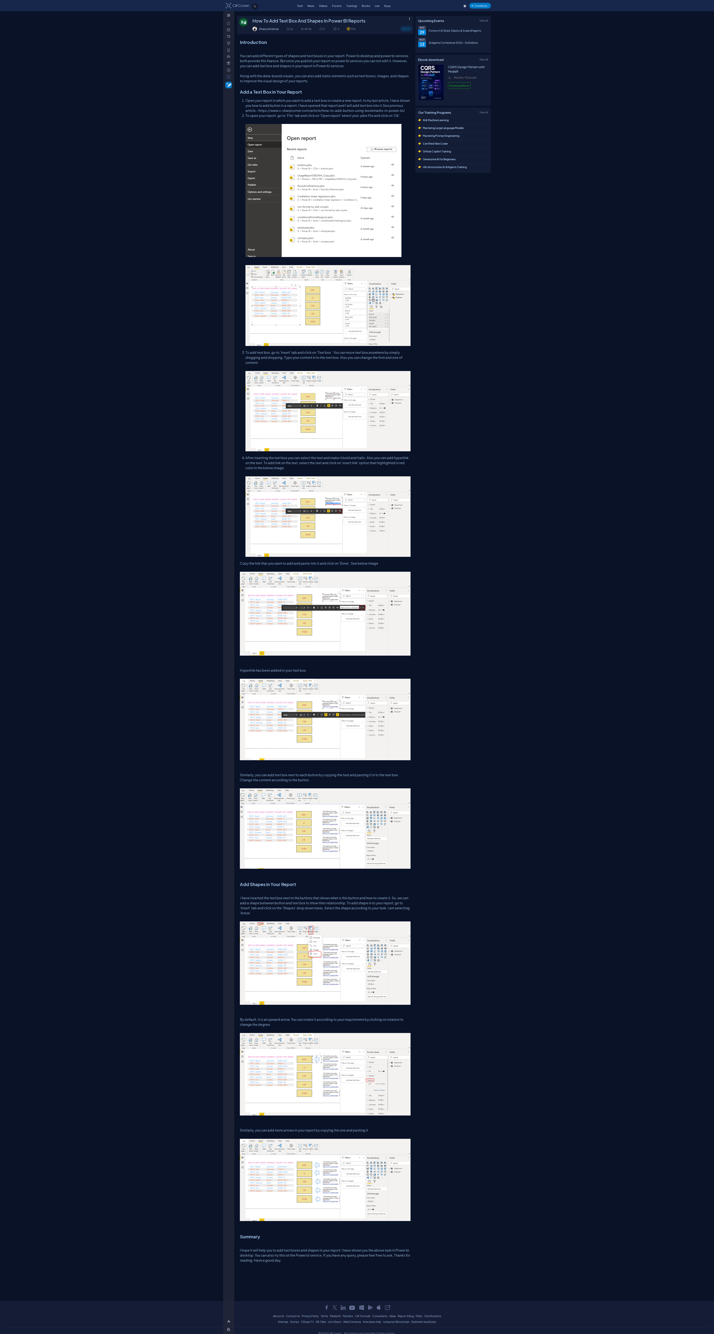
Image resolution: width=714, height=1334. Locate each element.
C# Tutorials (362, 1316)
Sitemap (283, 1321)
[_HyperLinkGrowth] (228, 85)
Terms (324, 1316)
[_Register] (229, 1321)
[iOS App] (378, 1307)
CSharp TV (307, 1321)
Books (366, 5)
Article (406, 28)
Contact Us (293, 1316)
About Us (278, 1316)
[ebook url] (431, 99)
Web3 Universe (352, 1321)
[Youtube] (352, 1307)
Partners (348, 1316)
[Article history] (288, 29)
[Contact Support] (387, 1307)
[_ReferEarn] (229, 63)
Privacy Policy (310, 1316)
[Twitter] (334, 1307)
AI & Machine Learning (436, 120)
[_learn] (229, 43)
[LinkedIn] (343, 1307)
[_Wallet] (229, 36)
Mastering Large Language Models (443, 128)
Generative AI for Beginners (439, 159)
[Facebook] (326, 1307)
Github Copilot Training (437, 151)
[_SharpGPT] (229, 76)
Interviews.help (372, 1321)
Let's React (334, 1321)
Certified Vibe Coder (435, 143)
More (387, 6)
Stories (294, 1321)
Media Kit (335, 1316)
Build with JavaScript (423, 1321)
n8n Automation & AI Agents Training (445, 167)
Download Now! (459, 85)
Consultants (379, 1316)
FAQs (419, 1316)
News (311, 5)
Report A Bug (406, 1316)
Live (377, 5)
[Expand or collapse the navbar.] (229, 15)
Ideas (392, 1316)
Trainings (351, 5)
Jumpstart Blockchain (396, 1321)
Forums (337, 5)
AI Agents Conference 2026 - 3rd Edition (453, 42)
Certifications (432, 1316)
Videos (323, 5)
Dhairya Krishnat (269, 29)
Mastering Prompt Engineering (441, 135)
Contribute (480, 5)
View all (483, 20)
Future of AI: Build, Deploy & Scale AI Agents (455, 30)
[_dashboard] (229, 29)
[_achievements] (229, 50)
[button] (335, 29)
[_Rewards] (229, 70)
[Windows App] (361, 1307)
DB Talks (321, 1321)
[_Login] (229, 1329)
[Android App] (370, 1307)
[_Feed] (229, 23)
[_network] (229, 56)
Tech (300, 5)
